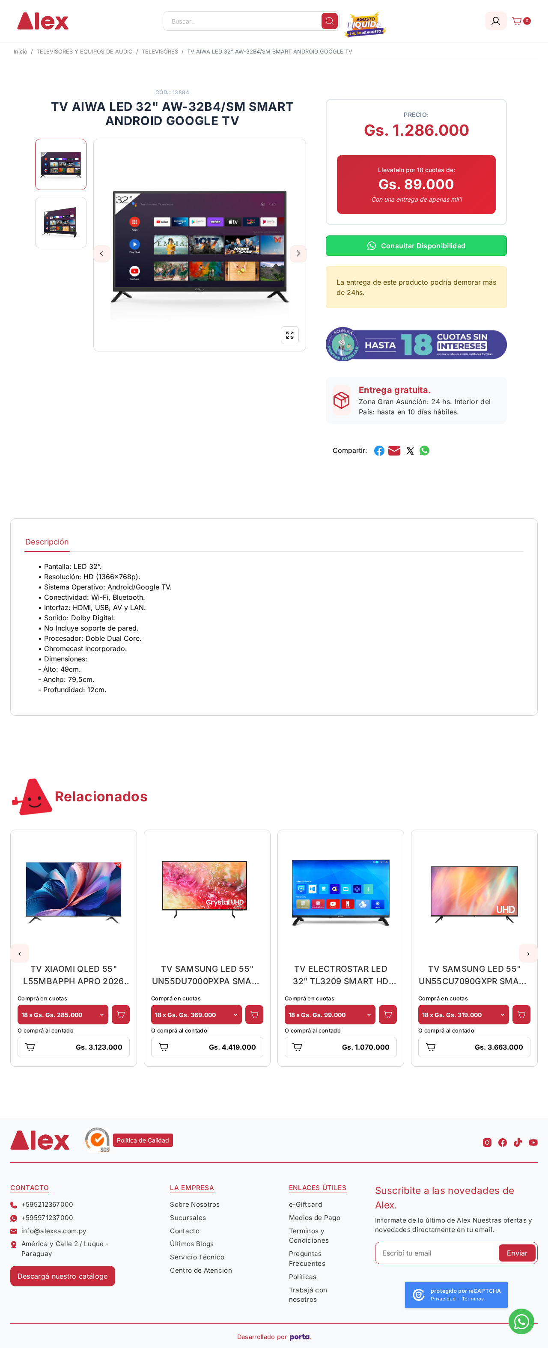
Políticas (303, 1277)
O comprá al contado (46, 1030)
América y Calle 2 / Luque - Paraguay (65, 1249)
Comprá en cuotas (42, 998)
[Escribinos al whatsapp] (521, 1321)
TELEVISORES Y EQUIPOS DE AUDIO (84, 51)
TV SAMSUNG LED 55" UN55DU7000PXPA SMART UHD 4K (207, 975)
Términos (473, 1299)
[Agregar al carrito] (121, 1014)
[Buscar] (330, 21)
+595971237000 (47, 1218)
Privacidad (443, 1299)
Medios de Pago (314, 1218)
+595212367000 (47, 1204)
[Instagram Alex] (487, 1140)
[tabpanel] (274, 628)
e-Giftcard (305, 1204)
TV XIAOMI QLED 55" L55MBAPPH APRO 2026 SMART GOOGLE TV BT (73, 975)
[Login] (496, 21)
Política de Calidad (143, 1140)
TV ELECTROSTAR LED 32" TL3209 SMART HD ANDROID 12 (340, 975)
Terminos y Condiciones (309, 1236)
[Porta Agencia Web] (300, 1337)
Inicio (20, 51)
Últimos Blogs (192, 1244)
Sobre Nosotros (195, 1204)
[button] (19, 953)
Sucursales (188, 1218)
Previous (102, 253)
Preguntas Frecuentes (307, 1259)
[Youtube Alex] (533, 1140)
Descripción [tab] (47, 541)
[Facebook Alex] (502, 1140)
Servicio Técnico (197, 1257)
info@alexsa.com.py (53, 1231)
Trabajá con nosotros (308, 1295)
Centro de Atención (201, 1270)
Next (298, 253)
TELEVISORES (160, 51)
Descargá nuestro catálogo (63, 1276)
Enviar (517, 1253)
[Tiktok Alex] (518, 1140)
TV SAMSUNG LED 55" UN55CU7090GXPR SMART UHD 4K (474, 975)
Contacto (185, 1231)
